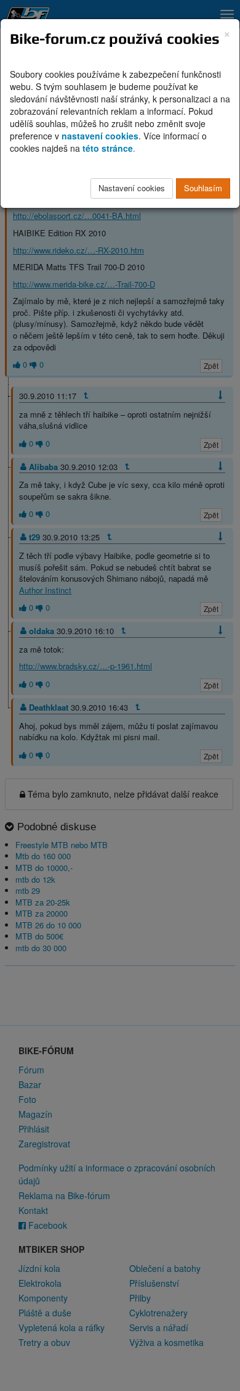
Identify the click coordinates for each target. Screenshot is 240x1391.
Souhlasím (203, 188)
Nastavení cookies (131, 188)
